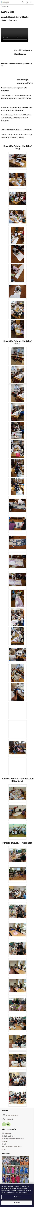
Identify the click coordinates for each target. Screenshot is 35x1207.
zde (26, 1192)
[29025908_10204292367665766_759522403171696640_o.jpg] (17, 853)
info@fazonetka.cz (12, 1115)
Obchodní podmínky (8, 1136)
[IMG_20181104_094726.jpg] (17, 598)
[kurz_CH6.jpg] (17, 254)
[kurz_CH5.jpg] (17, 235)
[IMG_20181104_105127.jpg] (17, 636)
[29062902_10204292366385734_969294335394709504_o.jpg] (17, 983)
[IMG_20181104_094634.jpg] (17, 486)
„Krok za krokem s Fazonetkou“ (12, 1147)
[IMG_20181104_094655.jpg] (17, 521)
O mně (4, 1144)
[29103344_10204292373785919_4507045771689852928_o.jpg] (17, 1095)
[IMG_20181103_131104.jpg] (17, 374)
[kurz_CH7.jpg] (17, 273)
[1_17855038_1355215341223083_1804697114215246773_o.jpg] (17, 810)
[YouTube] (8, 1124)
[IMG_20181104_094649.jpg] (17, 503)
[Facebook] (4, 1124)
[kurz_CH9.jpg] (17, 310)
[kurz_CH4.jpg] (17, 214)
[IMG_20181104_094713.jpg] (17, 559)
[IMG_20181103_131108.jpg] (17, 412)
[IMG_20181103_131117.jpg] (17, 449)
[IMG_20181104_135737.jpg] (17, 692)
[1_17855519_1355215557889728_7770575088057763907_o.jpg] (17, 791)
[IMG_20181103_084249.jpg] (17, 356)
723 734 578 (10, 1119)
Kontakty (4, 1141)
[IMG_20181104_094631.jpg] (17, 468)
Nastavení (17, 1197)
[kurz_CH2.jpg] (17, 177)
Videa (3, 1149)
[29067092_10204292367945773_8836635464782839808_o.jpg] (17, 1058)
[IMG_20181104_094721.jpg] (17, 577)
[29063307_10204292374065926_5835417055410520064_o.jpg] (17, 1002)
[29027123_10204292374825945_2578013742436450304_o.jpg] (17, 890)
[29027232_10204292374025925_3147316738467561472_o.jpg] (17, 909)
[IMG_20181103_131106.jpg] (17, 393)
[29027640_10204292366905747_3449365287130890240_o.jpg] (17, 965)
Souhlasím (16, 1202)
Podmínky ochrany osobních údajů (13, 1139)
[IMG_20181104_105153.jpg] (17, 673)
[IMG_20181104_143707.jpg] (17, 745)
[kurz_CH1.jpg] (17, 158)
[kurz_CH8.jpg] (17, 289)
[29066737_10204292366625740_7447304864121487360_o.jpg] (17, 1039)
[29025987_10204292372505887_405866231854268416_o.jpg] (17, 871)
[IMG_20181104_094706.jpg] (17, 540)
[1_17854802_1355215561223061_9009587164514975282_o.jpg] (17, 828)
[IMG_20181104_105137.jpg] (17, 652)
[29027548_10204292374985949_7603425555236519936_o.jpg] (17, 927)
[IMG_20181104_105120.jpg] (17, 617)
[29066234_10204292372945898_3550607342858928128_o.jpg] (17, 1021)
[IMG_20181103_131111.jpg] (17, 430)
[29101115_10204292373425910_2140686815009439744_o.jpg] (17, 1077)
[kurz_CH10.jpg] (17, 329)
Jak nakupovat (6, 1133)
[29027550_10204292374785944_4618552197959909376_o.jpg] (17, 946)
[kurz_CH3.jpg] (17, 196)
